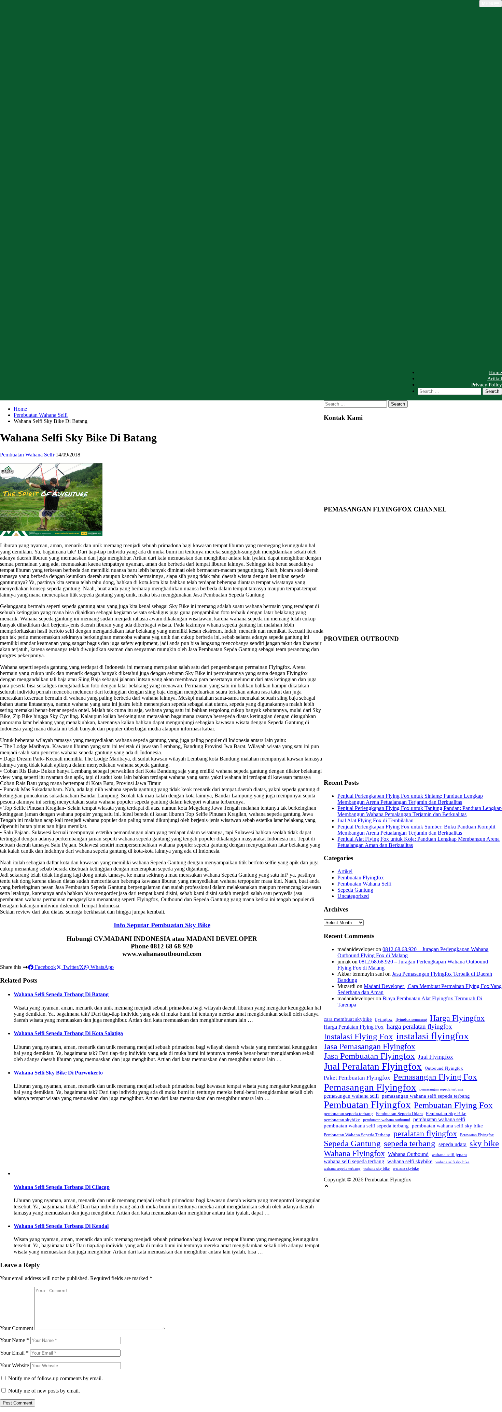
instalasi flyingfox (432, 1035)
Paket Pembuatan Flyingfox (357, 1077)
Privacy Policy (486, 384)
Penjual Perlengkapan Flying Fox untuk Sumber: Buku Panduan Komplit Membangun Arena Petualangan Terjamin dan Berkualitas (416, 830)
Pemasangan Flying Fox (435, 1076)
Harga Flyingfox (457, 1018)
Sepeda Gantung (355, 890)
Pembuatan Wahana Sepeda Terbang (357, 1134)
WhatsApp (101, 967)
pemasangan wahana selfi (351, 1096)
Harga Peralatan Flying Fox (354, 1027)
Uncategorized (353, 896)
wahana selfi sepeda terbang (354, 1161)
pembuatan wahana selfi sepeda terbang (366, 1125)
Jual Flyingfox (435, 1057)
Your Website (14, 1365)
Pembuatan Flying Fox (453, 1105)
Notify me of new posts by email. (44, 1391)
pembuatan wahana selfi (439, 1119)
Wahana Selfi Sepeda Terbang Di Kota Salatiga (68, 1033)
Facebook (44, 967)
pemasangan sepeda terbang (441, 1089)
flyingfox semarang (411, 1019)
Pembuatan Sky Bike (446, 1113)
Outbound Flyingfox (444, 1068)
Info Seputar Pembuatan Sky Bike (162, 925)
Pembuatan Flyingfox (360, 877)
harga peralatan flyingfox (419, 1026)
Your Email (14, 1353)
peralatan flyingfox (425, 1133)
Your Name (14, 1340)
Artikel (494, 378)
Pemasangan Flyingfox (370, 1087)
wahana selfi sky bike (452, 1162)
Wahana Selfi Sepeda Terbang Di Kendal (61, 1226)
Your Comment (16, 1328)
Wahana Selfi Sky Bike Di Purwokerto (58, 1072)
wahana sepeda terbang (342, 1168)
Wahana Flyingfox (354, 1153)
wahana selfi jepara (449, 1154)
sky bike (484, 1143)
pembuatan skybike (342, 1119)
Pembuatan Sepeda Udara (399, 1113)
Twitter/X (72, 967)
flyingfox (383, 1019)
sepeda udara (452, 1144)
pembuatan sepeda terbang (348, 1113)
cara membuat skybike (348, 1019)
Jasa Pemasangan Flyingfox (369, 1046)
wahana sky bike (376, 1168)
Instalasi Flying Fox (358, 1036)
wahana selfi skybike (409, 1161)
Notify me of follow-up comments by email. (55, 1378)
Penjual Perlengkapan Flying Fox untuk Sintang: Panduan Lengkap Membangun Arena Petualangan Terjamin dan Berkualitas (410, 799)
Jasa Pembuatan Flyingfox (369, 1055)
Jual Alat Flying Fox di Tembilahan (375, 820)
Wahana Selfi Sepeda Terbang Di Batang (61, 994)
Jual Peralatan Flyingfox (373, 1066)
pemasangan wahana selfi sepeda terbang (426, 1096)
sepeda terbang (409, 1143)
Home (495, 372)
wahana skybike (406, 1168)
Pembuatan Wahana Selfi (41, 415)
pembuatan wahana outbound (386, 1120)
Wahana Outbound (408, 1154)
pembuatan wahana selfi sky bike (447, 1125)
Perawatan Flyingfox (477, 1135)
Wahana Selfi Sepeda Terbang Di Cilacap (62, 1187)
